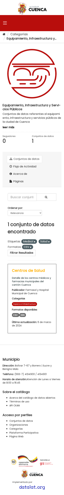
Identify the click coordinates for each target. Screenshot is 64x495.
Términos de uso (19, 401)
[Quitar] (34, 241)
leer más (8, 127)
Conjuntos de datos (26, 159)
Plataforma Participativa (23, 432)
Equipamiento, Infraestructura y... (31, 38)
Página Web (16, 436)
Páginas (18, 181)
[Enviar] (46, 197)
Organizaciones (18, 425)
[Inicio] (4, 34)
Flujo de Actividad (24, 166)
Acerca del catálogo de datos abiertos (32, 397)
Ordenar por (15, 208)
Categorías (19, 34)
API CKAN (14, 405)
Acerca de (19, 174)
